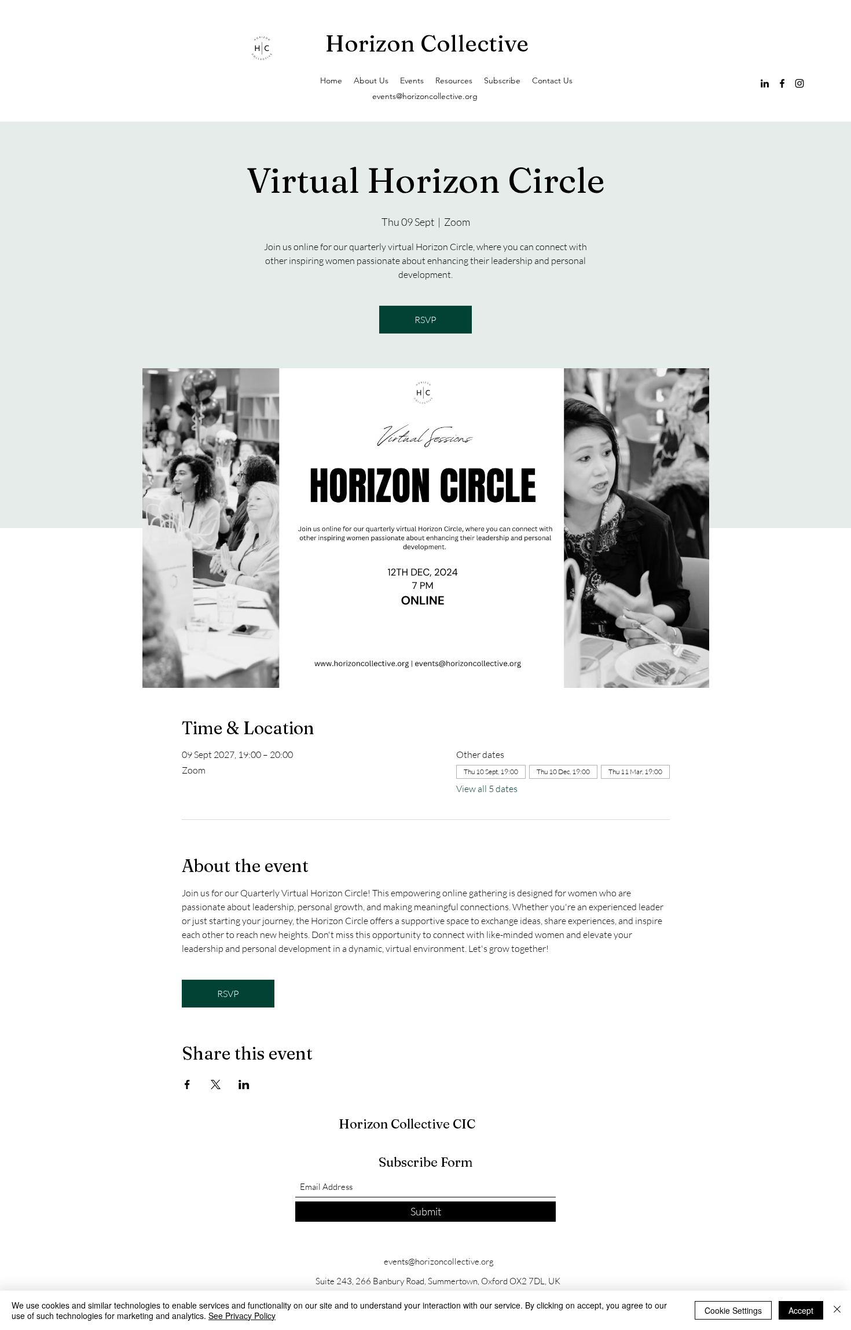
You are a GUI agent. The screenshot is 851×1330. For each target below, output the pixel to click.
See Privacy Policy (242, 1315)
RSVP (425, 319)
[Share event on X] (215, 1084)
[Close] (837, 1310)
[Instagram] (799, 83)
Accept (800, 1310)
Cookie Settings (733, 1310)
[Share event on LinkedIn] (244, 1084)
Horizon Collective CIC (407, 1124)
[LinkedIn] (765, 83)
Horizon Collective (429, 43)
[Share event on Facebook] (187, 1084)
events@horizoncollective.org (425, 96)
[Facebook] (782, 83)
